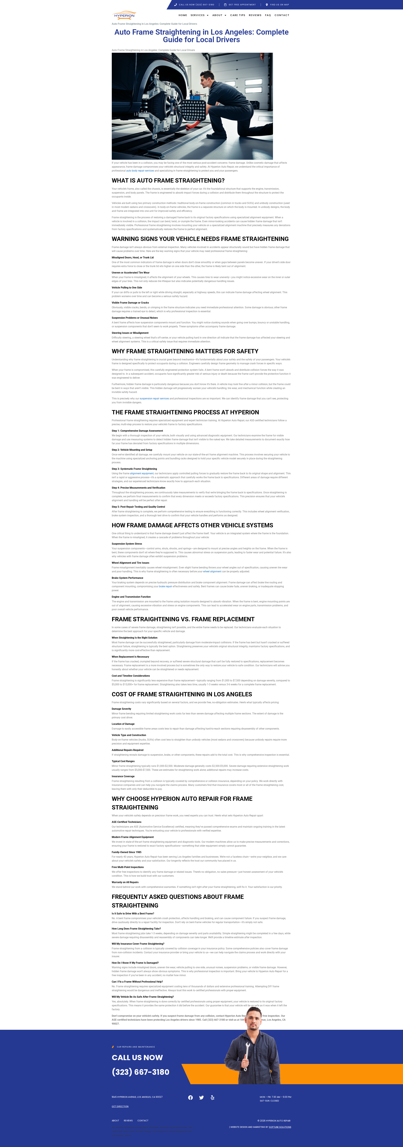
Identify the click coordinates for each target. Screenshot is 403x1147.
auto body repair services (140, 170)
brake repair (165, 586)
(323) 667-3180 (140, 1072)
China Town (129, 1131)
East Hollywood (160, 1131)
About (217, 15)
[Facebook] (190, 1097)
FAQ (268, 15)
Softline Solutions (280, 1127)
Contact (282, 15)
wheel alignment (212, 571)
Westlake (175, 1127)
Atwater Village (143, 1131)
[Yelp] (212, 1097)
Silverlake (154, 1127)
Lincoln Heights (176, 1131)
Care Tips (237, 15)
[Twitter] (201, 1097)
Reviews (255, 15)
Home (183, 15)
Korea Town (187, 1127)
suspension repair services (154, 398)
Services (198, 15)
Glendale (164, 1127)
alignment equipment (142, 473)
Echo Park (117, 1131)
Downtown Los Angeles (136, 1127)
